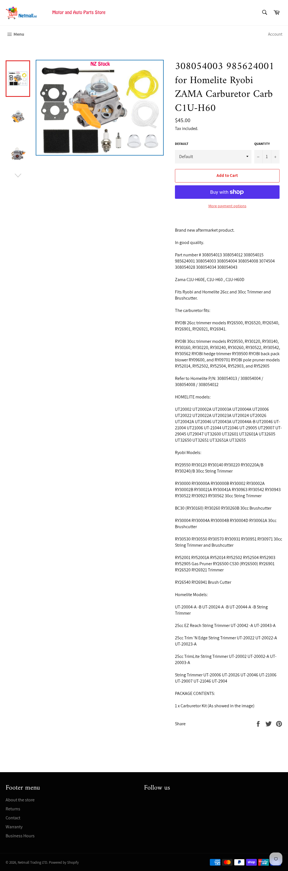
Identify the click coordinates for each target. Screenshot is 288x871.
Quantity (262, 144)
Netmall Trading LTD (32, 862)
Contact (13, 818)
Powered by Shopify (64, 862)
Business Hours (20, 836)
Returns (13, 809)
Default (181, 144)
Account (275, 34)
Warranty (14, 827)
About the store (20, 800)
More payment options (227, 205)
